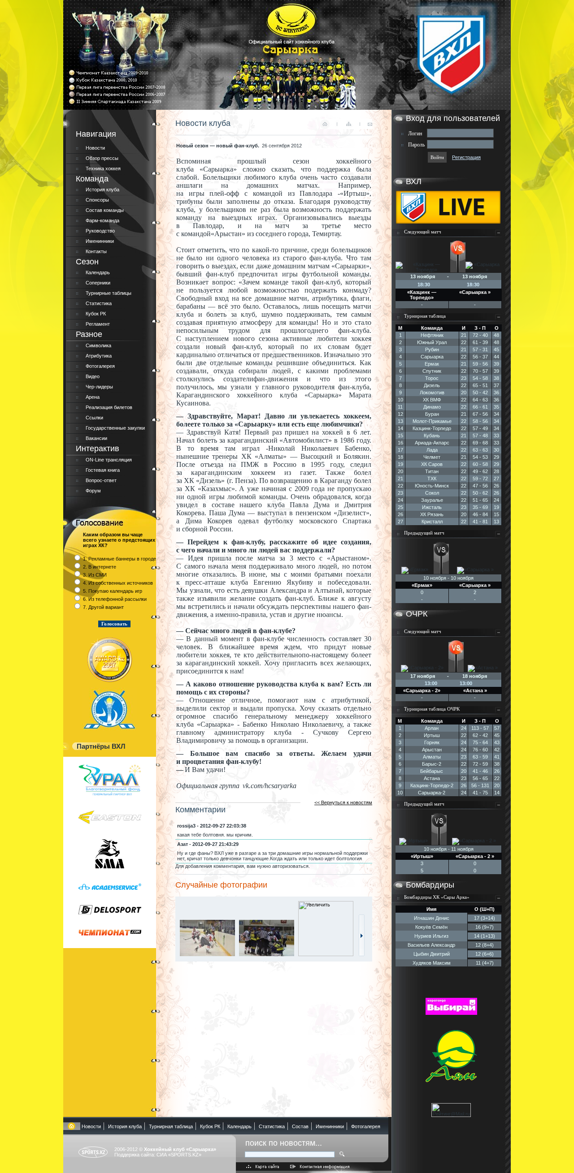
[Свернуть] (498, 235)
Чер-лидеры (99, 386)
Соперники (98, 282)
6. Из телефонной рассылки (115, 599)
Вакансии (96, 438)
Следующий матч (422, 231)
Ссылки (94, 417)
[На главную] (71, 1126)
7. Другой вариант (103, 607)
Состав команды (105, 210)
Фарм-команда (102, 220)
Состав (300, 1126)
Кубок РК (96, 313)
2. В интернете (99, 566)
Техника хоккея (103, 168)
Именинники (100, 241)
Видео (93, 376)
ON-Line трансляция (109, 459)
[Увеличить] (209, 954)
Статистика (99, 303)
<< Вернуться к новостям (343, 802)
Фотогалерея (100, 366)
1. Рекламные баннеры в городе (119, 558)
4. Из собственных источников (118, 583)
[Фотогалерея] (362, 954)
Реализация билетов (109, 407)
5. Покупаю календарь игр (112, 591)
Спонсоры (97, 200)
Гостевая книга (103, 470)
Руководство (100, 230)
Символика (98, 345)
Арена (93, 397)
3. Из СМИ (95, 575)
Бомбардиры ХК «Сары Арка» (437, 897)
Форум (93, 490)
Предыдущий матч (424, 532)
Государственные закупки (115, 428)
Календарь (98, 272)
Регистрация (466, 157)
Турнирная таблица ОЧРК (432, 709)
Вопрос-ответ (101, 480)
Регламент (98, 324)
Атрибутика (99, 355)
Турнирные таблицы (108, 293)
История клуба (102, 189)
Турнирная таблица (425, 316)
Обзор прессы (102, 158)
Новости (95, 148)
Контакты (96, 251)
